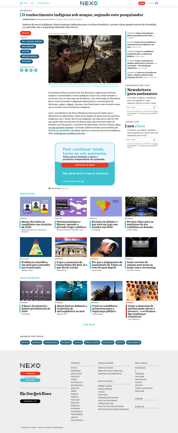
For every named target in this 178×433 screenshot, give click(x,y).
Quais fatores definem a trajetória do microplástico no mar (141, 44)
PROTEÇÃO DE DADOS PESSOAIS (113, 409)
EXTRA (74, 368)
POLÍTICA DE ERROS (107, 401)
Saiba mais (65, 188)
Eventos (139, 407)
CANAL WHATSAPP (144, 388)
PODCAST (75, 400)
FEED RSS (139, 391)
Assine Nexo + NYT (30, 401)
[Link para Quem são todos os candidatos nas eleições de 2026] (36, 207)
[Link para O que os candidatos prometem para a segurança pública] (107, 291)
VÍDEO (74, 380)
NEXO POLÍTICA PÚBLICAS (110, 371)
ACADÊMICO (76, 412)
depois (70, 104)
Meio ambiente (133, 342)
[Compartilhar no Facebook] (21, 70)
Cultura (78, 342)
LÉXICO (74, 417)
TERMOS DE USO (105, 404)
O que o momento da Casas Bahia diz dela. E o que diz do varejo (72, 265)
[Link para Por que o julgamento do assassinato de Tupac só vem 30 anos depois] (106, 247)
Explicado (24, 259)
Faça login (30, 380)
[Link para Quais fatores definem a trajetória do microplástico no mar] (71, 291)
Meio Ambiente (28, 46)
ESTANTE (75, 403)
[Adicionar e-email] (154, 107)
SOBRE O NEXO (105, 386)
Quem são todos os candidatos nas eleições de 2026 (36, 224)
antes (62, 104)
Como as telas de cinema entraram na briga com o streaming (141, 265)
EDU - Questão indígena (32, 41)
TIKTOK (138, 382)
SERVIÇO (75, 388)
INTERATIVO (76, 382)
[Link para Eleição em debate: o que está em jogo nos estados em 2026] (106, 207)
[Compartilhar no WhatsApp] (35, 70)
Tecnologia (108, 342)
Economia (36, 342)
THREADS (139, 374)
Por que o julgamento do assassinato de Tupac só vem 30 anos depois (107, 265)
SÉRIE (73, 391)
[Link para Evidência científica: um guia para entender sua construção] (36, 247)
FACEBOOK (140, 368)
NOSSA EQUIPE (105, 389)
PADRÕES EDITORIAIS (108, 398)
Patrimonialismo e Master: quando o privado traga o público (71, 224)
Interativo (131, 73)
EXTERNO (75, 409)
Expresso (131, 33)
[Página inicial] (89, 3)
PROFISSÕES (77, 414)
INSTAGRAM (140, 380)
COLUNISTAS (77, 420)
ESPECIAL (75, 406)
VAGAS (101, 392)
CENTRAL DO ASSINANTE (110, 374)
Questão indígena (29, 56)
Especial (23, 218)
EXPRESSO (76, 371)
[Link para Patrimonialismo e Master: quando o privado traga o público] (71, 207)
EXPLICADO (76, 374)
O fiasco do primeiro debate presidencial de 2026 (35, 309)
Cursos (139, 399)
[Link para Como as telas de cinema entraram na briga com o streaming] (141, 247)
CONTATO (102, 395)
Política (25, 51)
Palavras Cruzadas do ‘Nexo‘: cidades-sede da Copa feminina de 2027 (141, 75)
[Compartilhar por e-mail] (31, 70)
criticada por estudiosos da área (69, 133)
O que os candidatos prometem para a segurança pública (140, 54)
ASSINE (141, 3)
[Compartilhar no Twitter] (26, 70)
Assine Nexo (30, 373)
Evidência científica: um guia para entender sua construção (35, 265)
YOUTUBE (139, 377)
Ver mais (89, 324)
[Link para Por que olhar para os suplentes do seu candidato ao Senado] (141, 207)
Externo (130, 42)
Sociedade (26, 61)
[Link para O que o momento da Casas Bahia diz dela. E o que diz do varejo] (71, 247)
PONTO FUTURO (105, 368)
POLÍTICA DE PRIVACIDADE (111, 406)
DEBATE (74, 397)
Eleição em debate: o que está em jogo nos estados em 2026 (105, 224)
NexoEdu (25, 33)
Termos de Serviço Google (148, 113)
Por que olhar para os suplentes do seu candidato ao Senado (140, 224)
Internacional (51, 342)
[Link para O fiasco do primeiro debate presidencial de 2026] (36, 291)
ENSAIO (74, 394)
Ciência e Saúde (92, 342)
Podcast (58, 218)
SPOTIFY (139, 385)
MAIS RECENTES (43, 3)
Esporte (120, 342)
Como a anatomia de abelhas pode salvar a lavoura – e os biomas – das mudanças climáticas (142, 311)
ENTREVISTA (77, 385)
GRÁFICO (75, 377)
